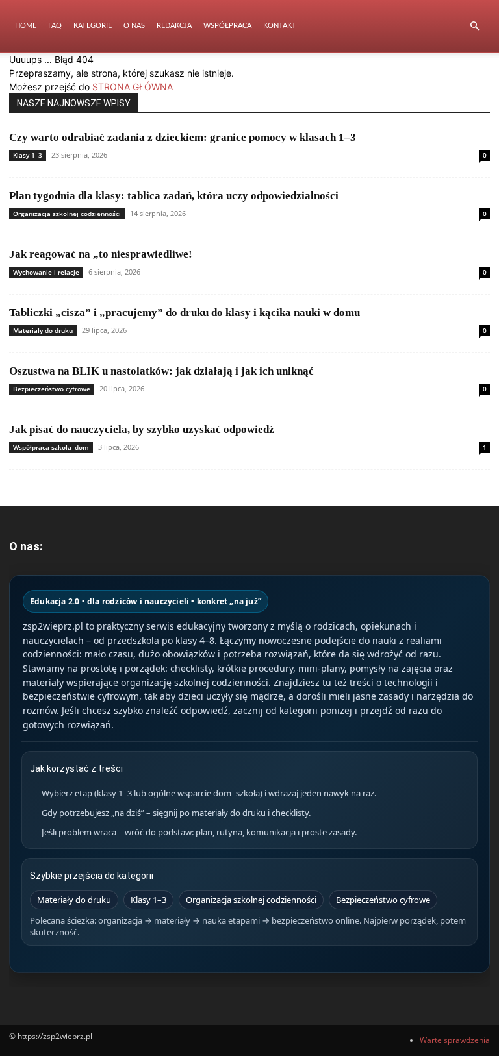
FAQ (55, 25)
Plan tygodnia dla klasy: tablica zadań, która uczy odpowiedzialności (174, 196)
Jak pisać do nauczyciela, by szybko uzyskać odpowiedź (141, 429)
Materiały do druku (43, 330)
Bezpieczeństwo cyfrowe (51, 388)
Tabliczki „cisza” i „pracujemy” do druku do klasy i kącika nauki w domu (184, 312)
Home (25, 25)
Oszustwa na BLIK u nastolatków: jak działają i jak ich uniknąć (161, 371)
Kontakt (279, 25)
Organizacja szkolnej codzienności (67, 213)
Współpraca (227, 25)
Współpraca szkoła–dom (51, 447)
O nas (134, 25)
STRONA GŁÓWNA (132, 86)
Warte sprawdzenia (455, 1040)
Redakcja (174, 25)
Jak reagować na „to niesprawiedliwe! (100, 254)
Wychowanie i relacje (46, 271)
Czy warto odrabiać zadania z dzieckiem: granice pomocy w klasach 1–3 (182, 137)
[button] (474, 26)
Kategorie (92, 25)
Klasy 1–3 (27, 155)
